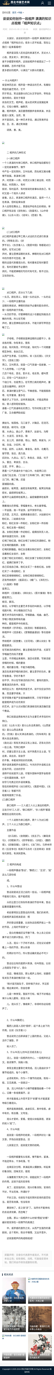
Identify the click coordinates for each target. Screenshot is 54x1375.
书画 (20, 12)
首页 (14, 12)
